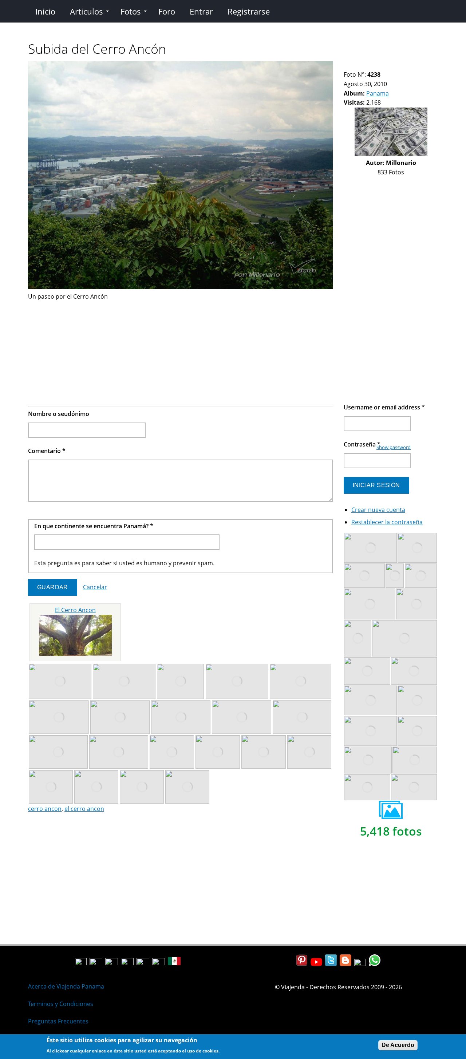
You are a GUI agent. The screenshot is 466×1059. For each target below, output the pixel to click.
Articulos (86, 11)
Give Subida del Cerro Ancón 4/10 (365, 65)
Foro (166, 11)
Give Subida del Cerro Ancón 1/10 (347, 65)
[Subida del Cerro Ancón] (180, 287)
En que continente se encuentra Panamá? (93, 526)
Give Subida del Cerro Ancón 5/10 (371, 65)
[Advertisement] (180, 352)
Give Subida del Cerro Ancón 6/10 (378, 65)
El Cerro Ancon (75, 610)
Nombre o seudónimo (58, 414)
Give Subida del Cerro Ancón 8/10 (390, 65)
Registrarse (249, 11)
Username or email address (384, 407)
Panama (377, 93)
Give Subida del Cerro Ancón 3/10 (359, 65)
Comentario (47, 451)
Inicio (45, 11)
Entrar (201, 11)
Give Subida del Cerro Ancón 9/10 (396, 65)
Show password (393, 447)
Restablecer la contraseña (387, 522)
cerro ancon (45, 809)
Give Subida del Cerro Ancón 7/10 (384, 65)
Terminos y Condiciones (60, 1004)
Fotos (131, 11)
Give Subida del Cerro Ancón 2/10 (353, 65)
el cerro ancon (84, 809)
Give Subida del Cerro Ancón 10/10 (402, 65)
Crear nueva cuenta (378, 510)
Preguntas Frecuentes (58, 1021)
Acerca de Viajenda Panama (66, 986)
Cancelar (95, 587)
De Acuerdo (398, 1045)
